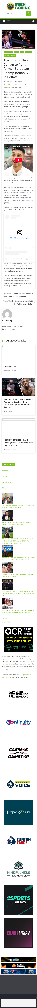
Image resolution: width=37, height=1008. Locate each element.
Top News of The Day (9, 55)
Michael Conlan (9, 85)
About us (4, 619)
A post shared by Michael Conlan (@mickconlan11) (21, 259)
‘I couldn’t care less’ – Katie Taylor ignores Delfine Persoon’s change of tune (18, 442)
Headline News (8, 52)
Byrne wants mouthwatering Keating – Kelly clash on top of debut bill (18, 294)
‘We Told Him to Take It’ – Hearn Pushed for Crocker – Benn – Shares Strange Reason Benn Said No (18, 403)
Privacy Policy (6, 622)
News (22, 52)
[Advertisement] (18, 1003)
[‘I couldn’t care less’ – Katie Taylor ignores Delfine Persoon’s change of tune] (18, 420)
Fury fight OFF (10, 366)
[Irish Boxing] (4, 21)
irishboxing (19, 81)
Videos (4, 488)
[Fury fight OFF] (18, 347)
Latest (16, 52)
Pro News (28, 52)
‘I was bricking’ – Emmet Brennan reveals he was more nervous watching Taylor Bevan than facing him (18, 593)
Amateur (4, 476)
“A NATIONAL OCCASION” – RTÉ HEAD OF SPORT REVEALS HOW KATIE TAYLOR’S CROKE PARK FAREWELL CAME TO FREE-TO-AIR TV (17, 541)
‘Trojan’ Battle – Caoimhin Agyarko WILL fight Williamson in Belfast (18, 302)
